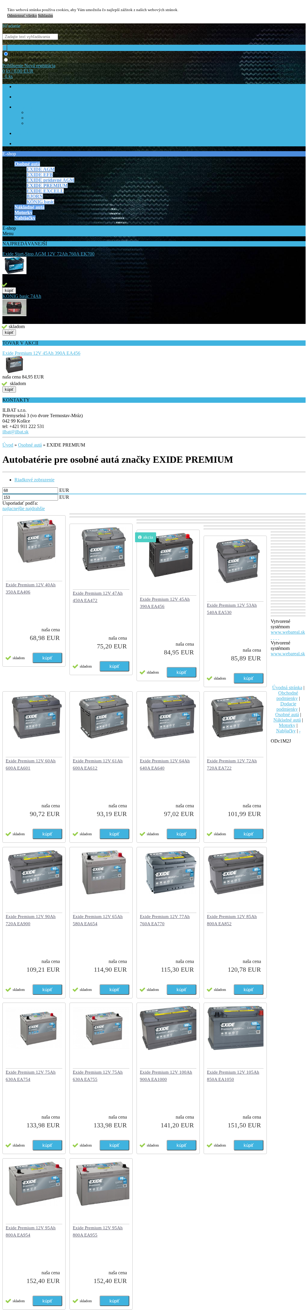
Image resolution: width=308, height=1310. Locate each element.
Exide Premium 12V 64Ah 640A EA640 (165, 764)
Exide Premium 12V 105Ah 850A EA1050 (233, 1076)
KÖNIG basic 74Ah (21, 296)
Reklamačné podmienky (46, 123)
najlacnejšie (14, 508)
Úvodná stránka (287, 687)
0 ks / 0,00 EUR (17, 70)
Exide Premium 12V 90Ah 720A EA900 (31, 920)
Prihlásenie (13, 65)
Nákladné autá (287, 719)
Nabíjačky (286, 730)
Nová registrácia (39, 65)
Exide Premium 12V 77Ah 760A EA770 (165, 920)
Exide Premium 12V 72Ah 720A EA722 (232, 764)
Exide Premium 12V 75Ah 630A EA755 (98, 1076)
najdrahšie (35, 508)
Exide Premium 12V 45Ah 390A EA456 (41, 353)
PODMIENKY (27, 107)
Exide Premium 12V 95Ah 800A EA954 (31, 1231)
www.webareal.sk (288, 632)
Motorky (287, 725)
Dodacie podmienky (43, 118)
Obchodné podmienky (45, 112)
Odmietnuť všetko (22, 15)
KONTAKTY (26, 133)
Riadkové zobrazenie (34, 479)
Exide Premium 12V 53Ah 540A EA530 (232, 609)
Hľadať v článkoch (28, 60)
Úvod (7, 444)
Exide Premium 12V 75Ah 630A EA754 (31, 1076)
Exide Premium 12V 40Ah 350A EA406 (31, 588)
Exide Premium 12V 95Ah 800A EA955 (98, 1231)
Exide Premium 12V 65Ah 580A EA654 (98, 920)
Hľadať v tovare (25, 54)
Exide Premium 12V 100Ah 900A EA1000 (166, 1076)
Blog (18, 144)
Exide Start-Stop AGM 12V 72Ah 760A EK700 (48, 253)
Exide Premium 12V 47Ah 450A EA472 (98, 597)
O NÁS (20, 97)
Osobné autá (30, 444)
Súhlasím (45, 15)
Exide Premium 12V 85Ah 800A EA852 (232, 920)
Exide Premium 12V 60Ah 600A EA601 (31, 764)
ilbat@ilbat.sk (15, 431)
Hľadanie (11, 25)
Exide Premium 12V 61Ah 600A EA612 (98, 764)
